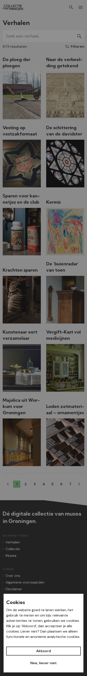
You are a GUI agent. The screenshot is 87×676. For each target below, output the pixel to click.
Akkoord (43, 651)
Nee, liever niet (43, 663)
